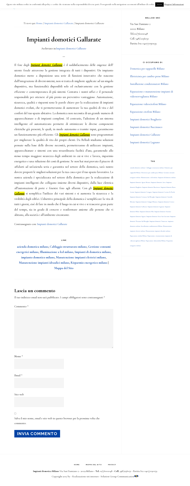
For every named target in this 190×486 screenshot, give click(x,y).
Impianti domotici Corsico (166, 202)
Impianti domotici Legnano (145, 142)
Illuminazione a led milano (56, 252)
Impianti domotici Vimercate (158, 221)
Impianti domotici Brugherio (145, 119)
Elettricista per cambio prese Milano (149, 76)
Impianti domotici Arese (158, 182)
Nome (18, 356)
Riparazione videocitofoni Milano (148, 104)
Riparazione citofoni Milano (145, 111)
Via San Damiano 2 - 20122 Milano (76, 471)
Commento (21, 306)
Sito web (19, 394)
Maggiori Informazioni (174, 4)
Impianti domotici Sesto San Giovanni (158, 216)
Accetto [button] (159, 4)
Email (18, 375)
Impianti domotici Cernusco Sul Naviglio (142, 197)
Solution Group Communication (117, 476)
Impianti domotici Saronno (163, 211)
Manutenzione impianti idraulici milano (44, 262)
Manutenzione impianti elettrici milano (81, 257)
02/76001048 (106, 471)
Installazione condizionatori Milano (149, 84)
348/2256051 (125, 471)
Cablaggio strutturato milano (68, 246)
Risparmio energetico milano (89, 262)
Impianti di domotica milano (93, 252)
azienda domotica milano (32, 246)
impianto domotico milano (38, 257)
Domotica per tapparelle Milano (147, 68)
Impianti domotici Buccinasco (146, 127)
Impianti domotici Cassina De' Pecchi (164, 192)
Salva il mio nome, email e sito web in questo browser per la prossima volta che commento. (57, 421)
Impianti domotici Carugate (143, 192)
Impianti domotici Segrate (138, 216)
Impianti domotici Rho (147, 211)
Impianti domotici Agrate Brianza (140, 182)
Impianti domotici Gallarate (71, 48)
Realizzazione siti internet (85, 476)
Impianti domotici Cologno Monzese (147, 202)
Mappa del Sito (63, 268)
